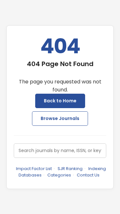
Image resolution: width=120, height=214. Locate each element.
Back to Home (60, 101)
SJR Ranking (70, 169)
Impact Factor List (34, 169)
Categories (59, 175)
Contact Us (88, 175)
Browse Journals (60, 118)
